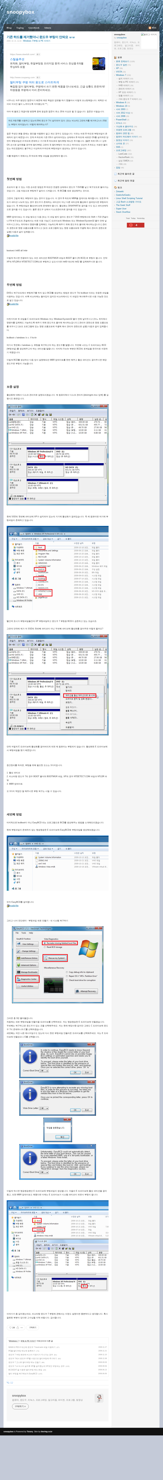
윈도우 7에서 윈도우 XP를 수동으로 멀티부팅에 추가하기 (32, 1358)
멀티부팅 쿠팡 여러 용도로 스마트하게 (34, 82)
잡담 (120, 167)
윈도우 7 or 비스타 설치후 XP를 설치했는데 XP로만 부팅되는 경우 (36, 1366)
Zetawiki (120, 191)
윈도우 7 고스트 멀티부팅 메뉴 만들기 (24, 1362)
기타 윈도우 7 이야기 (130, 99)
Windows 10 (123, 106)
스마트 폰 (122, 143)
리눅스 (121, 123)
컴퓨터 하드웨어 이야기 (129, 136)
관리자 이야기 (126, 89)
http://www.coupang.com (22, 77)
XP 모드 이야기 (127, 92)
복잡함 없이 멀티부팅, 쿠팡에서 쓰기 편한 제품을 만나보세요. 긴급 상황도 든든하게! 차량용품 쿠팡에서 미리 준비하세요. (57, 88)
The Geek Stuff (123, 205)
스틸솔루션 (17, 59)
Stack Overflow (123, 212)
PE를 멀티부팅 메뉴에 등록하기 (21, 1351)
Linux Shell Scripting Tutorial (129, 198)
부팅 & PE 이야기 (28, 1341)
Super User (121, 208)
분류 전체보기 (125, 61)
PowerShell (122, 119)
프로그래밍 (123, 150)
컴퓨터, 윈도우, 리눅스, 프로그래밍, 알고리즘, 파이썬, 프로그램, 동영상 (47, 1400)
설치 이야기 (125, 78)
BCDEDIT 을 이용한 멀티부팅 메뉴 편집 (25, 1370)
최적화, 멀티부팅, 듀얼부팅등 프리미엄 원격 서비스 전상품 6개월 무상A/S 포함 (46, 65)
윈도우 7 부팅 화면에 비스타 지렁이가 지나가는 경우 (30, 1355)
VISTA (121, 72)
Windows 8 (123, 102)
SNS (119, 147)
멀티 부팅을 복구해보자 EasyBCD (22, 1374)
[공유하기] (18, 1327)
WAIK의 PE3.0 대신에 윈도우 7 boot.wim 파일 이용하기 (32, 1347)
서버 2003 (122, 109)
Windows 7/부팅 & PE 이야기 (36, 41)
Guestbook (33, 28)
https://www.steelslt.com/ (22, 54)
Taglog (20, 28)
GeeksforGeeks (123, 195)
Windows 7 (14, 1341)
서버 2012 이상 (124, 113)
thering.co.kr (46, 1431)
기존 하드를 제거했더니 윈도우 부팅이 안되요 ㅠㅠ (41, 37)
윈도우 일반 (123, 65)
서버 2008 (122, 116)
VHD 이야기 (125, 85)
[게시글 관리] (22, 1327)
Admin (47, 28)
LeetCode (125, 154)
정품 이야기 (125, 95)
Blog (9, 28)
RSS (154, 28)
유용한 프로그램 (125, 130)
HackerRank (126, 157)
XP (119, 68)
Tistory (30, 1431)
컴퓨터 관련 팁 (125, 133)
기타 (122, 164)
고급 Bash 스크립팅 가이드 (128, 202)
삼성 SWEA (125, 161)
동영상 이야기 (124, 140)
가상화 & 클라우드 (126, 126)
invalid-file (13, 235)
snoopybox (20, 12)
